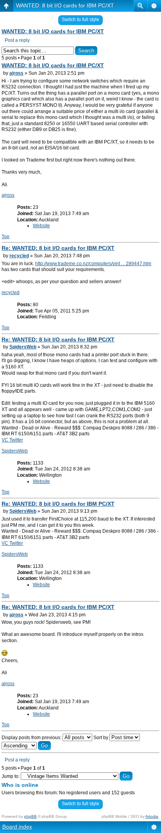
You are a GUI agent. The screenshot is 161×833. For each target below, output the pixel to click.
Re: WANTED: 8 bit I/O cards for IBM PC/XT (58, 248)
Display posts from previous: (32, 737)
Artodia (151, 816)
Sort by (101, 737)
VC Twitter (12, 440)
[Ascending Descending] (26, 746)
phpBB (30, 816)
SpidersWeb (22, 347)
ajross (16, 73)
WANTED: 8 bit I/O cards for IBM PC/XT (65, 5)
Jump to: (11, 776)
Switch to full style (80, 19)
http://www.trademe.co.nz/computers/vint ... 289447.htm (93, 263)
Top (5, 236)
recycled (19, 256)
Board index (17, 827)
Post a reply (17, 40)
